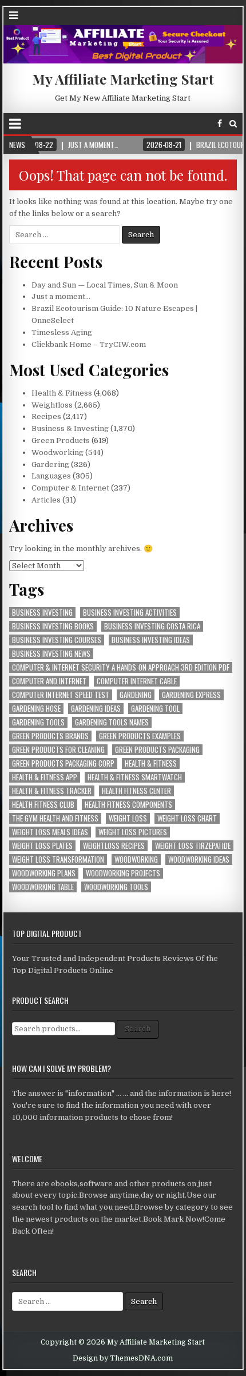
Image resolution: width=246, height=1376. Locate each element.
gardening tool (155, 708)
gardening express (191, 694)
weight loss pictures (132, 832)
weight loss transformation (58, 859)
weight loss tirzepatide (193, 845)
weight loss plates (42, 845)
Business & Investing (70, 428)
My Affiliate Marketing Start (123, 79)
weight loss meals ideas (50, 832)
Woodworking (57, 452)
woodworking (136, 859)
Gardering (50, 464)
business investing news (51, 653)
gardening (136, 694)
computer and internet (49, 681)
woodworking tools (116, 887)
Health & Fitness (61, 393)
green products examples (140, 736)
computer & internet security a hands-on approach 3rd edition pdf (120, 667)
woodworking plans (44, 873)
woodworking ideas (198, 859)
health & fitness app (44, 777)
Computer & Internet (70, 488)
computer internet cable (137, 681)
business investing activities (130, 612)
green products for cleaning (58, 749)
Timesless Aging (61, 332)
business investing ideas (151, 640)
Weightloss (52, 405)
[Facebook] (219, 123)
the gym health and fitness (55, 818)
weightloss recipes (114, 845)
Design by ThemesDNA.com (123, 1358)
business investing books (53, 626)
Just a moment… (60, 296)
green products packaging (157, 749)
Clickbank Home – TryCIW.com (88, 344)
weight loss (128, 818)
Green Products (60, 440)
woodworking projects (123, 873)
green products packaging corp (63, 763)
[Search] (233, 123)
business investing (42, 612)
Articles (46, 500)
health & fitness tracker (52, 790)
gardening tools (38, 722)
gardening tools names (112, 722)
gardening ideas (96, 708)
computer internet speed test (60, 694)
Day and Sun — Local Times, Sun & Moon (104, 285)
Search (137, 1028)
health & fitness (151, 763)
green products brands (50, 736)
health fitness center (136, 790)
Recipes (46, 416)
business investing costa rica (152, 626)
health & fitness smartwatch (135, 777)
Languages (51, 476)
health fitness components (128, 804)
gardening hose (36, 708)
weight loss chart (187, 818)
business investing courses (56, 640)
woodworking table (43, 887)
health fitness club (43, 804)
